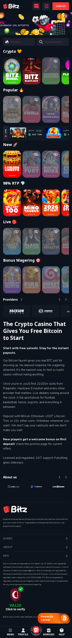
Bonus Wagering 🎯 (22, 260)
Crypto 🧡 (12, 51)
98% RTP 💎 (14, 183)
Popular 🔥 (13, 89)
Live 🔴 (10, 221)
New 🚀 (10, 144)
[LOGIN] (46, 6)
